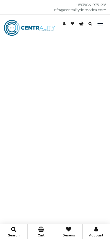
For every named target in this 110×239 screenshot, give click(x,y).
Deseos (68, 235)
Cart (41, 235)
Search (13, 235)
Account (96, 235)
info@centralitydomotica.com (79, 9)
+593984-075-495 (91, 4)
